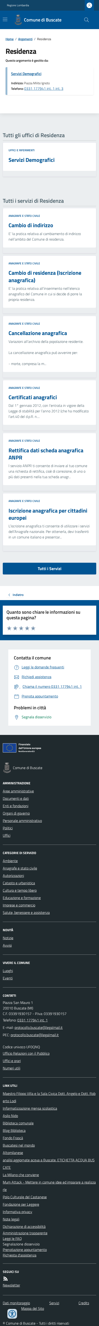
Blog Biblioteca (14, 1130)
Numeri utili (11, 1068)
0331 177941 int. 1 (32, 1020)
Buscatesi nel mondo (19, 1145)
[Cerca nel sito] (84, 19)
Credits (84, 1303)
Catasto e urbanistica (19, 883)
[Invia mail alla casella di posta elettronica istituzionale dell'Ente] (39, 1027)
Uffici (6, 835)
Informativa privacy (17, 1211)
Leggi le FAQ (12, 1238)
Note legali (11, 1219)
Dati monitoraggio (16, 1303)
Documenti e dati (16, 798)
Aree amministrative (18, 791)
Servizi (54, 1303)
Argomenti (25, 38)
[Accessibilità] (12, 1313)
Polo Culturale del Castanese (25, 1197)
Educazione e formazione (22, 897)
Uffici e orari (12, 1060)
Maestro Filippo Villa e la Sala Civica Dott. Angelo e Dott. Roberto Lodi (49, 1097)
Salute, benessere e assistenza (26, 912)
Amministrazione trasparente (25, 1233)
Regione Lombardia (18, 5)
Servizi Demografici (26, 73)
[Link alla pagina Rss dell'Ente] (5, 1278)
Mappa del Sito (32, 1308)
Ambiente (10, 861)
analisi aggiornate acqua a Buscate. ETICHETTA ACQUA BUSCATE (49, 1163)
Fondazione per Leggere (21, 1204)
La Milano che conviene (21, 1175)
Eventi (8, 978)
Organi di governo (16, 813)
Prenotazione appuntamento (25, 1249)
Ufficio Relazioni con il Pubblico (26, 1053)
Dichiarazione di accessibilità (24, 1226)
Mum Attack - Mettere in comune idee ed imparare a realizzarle (49, 1185)
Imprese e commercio (19, 905)
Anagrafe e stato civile (24, 216)
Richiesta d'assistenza (19, 1255)
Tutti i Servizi (49, 568)
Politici (8, 828)
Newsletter (11, 1285)
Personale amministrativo (22, 820)
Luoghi (8, 970)
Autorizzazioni (13, 875)
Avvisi (7, 945)
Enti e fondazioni (15, 806)
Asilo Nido (10, 1115)
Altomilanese (13, 1152)
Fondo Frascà (13, 1138)
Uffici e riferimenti (22, 150)
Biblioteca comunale (18, 1123)
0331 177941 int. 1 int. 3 (43, 88)
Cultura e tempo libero (20, 890)
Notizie (8, 938)
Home (10, 38)
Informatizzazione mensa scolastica (30, 1108)
